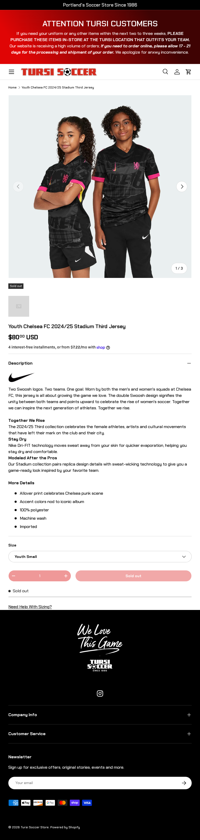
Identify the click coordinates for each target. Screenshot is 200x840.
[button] (188, 72)
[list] (100, 186)
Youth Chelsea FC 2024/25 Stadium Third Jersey (58, 87)
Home (12, 87)
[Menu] (11, 72)
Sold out (133, 576)
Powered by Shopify (65, 827)
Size (12, 545)
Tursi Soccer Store (35, 827)
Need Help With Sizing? (30, 606)
